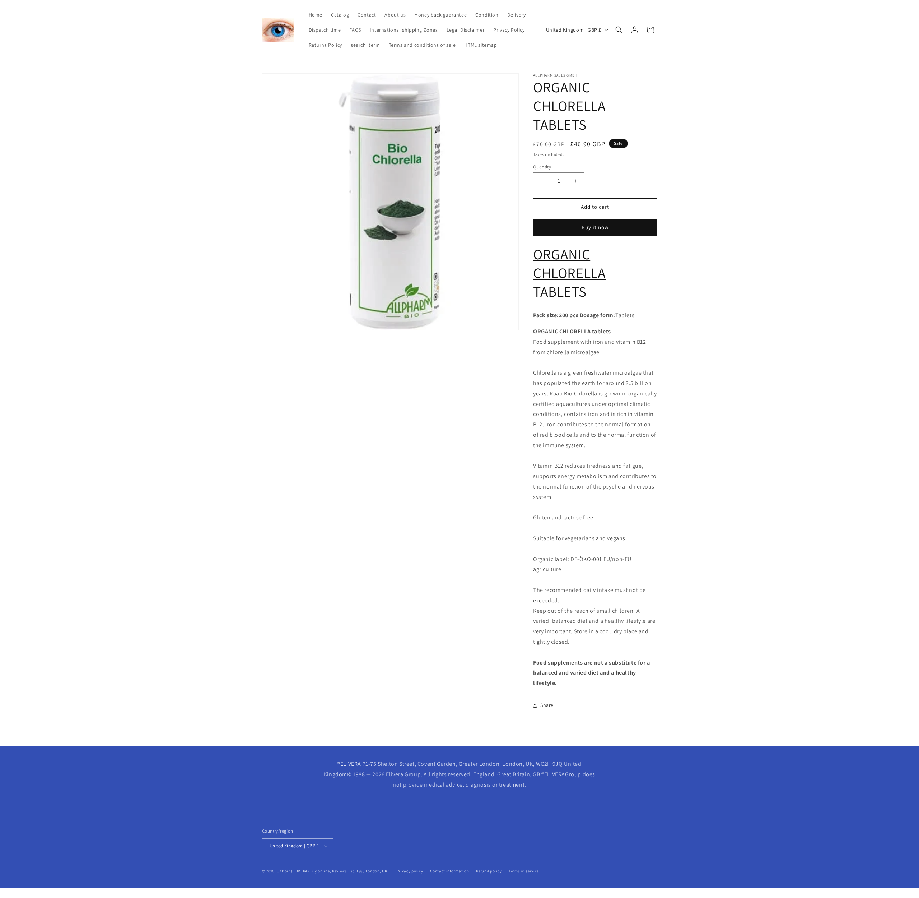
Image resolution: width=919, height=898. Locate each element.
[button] (619, 30)
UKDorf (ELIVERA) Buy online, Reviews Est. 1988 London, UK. (333, 871)
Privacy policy (410, 871)
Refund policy (489, 871)
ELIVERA (350, 764)
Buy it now (595, 227)
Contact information (449, 871)
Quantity (542, 167)
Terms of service (524, 871)
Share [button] (547, 705)
